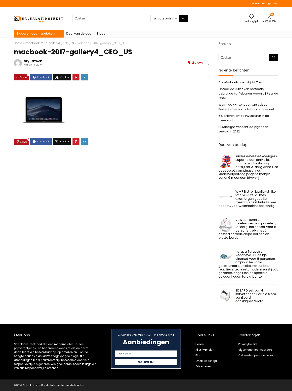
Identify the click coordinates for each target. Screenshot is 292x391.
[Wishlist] (251, 17)
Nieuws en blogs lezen (265, 3)
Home (18, 43)
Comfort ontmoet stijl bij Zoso (241, 82)
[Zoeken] (183, 18)
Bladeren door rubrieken (35, 33)
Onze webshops (206, 361)
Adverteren (203, 366)
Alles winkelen (204, 350)
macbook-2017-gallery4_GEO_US (49, 43)
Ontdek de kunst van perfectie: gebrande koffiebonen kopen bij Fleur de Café (248, 93)
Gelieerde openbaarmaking (257, 355)
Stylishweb (33, 61)
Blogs (101, 33)
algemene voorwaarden (255, 350)
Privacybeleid (247, 344)
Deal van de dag (78, 33)
